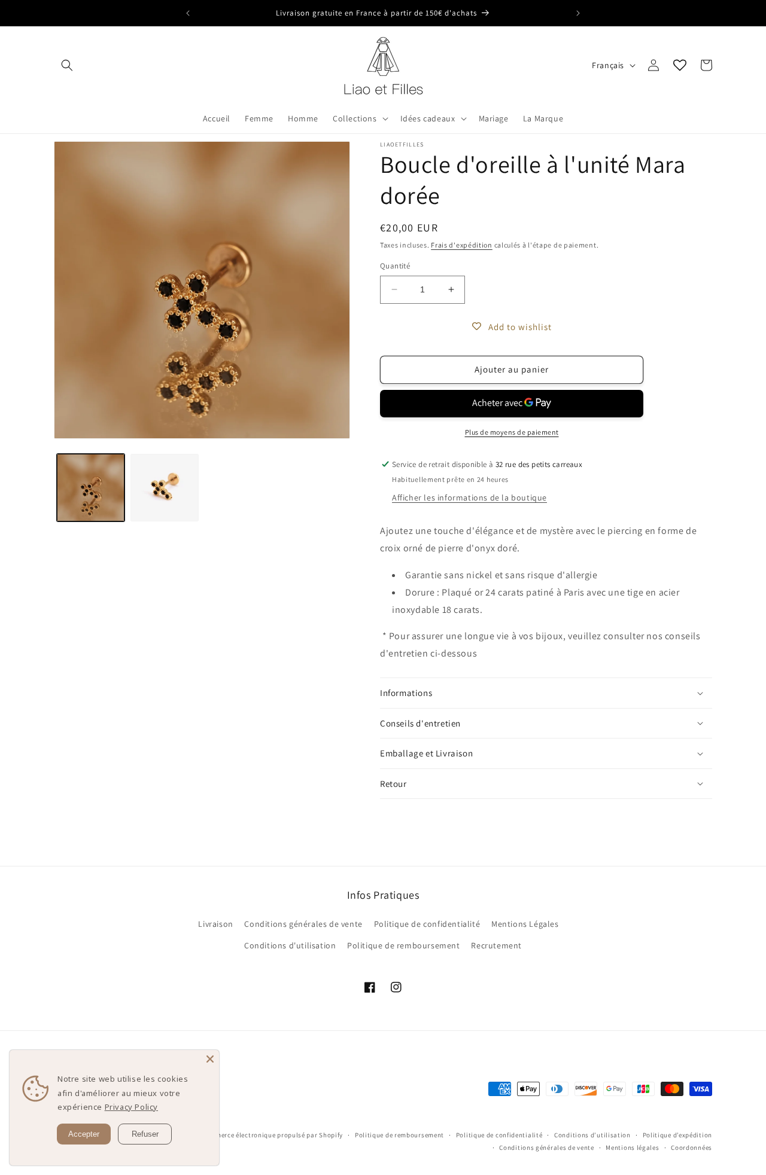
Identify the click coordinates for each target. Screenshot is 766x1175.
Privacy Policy (131, 1106)
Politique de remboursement (403, 945)
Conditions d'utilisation (290, 945)
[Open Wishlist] (680, 65)
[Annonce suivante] (578, 13)
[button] (67, 65)
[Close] (210, 1059)
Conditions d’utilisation (592, 1135)
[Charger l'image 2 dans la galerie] (164, 487)
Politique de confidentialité (427, 923)
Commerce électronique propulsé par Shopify (272, 1135)
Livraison (215, 923)
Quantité (395, 266)
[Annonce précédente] (188, 13)
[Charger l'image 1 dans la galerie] (90, 487)
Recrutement (496, 945)
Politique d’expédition (677, 1135)
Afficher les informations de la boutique (469, 497)
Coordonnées (691, 1147)
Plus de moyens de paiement (512, 432)
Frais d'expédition (462, 244)
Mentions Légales (525, 923)
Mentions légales (632, 1147)
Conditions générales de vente (303, 923)
